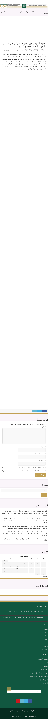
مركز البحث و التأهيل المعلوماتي (38, 673)
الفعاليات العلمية (30, 50)
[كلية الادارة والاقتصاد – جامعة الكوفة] (24, 6)
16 (43, 569)
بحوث (46, 646)
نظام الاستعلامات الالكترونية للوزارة (38, 676)
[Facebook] (30, 592)
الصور (46, 662)
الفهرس (45, 629)
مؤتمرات (23, 50)
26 (24, 571)
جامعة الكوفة (44, 669)
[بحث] (9, 689)
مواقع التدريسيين (43, 632)
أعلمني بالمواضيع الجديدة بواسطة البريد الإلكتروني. (31, 470)
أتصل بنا (45, 683)
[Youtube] (18, 592)
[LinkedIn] (22, 592)
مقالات (46, 636)
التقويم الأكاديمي (43, 659)
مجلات (46, 643)
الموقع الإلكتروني (41, 460)
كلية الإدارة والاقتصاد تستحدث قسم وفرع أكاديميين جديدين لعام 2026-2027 (23, 617)
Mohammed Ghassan (39, 49)
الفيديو (46, 666)
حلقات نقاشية (44, 650)
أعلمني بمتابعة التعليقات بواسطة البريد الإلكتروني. (32, 467)
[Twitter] (26, 592)
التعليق (43, 427)
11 (31, 566)
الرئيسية (44, 12)
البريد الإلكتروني (40, 453)
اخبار (39, 12)
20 (17, 569)
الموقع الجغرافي (43, 680)
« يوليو (45, 576)
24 (37, 571)
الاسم (43, 447)
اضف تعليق (15, 50)
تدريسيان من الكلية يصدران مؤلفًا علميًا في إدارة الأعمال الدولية (29, 539)
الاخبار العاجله (37, 50)
